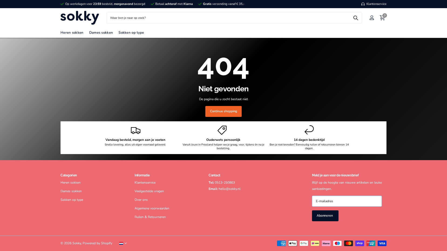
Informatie (142, 175)
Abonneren (325, 215)
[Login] (371, 18)
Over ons (141, 200)
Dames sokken (101, 32)
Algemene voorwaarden (152, 208)
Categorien (69, 175)
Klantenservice (145, 182)
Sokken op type (131, 32)
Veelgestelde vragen (149, 191)
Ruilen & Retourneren (150, 217)
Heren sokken (72, 32)
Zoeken (355, 18)
